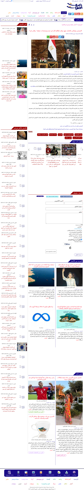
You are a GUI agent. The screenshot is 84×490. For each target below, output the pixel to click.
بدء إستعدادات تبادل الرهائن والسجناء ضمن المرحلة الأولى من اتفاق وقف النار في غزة (69, 162)
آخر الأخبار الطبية (61, 455)
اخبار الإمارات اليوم (68, 134)
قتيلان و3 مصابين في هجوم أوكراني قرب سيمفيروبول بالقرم (43, 19)
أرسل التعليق (78, 254)
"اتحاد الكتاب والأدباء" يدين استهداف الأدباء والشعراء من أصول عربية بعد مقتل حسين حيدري (8, 228)
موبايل (18, 475)
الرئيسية (80, 24)
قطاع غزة (33, 86)
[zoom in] (29, 24)
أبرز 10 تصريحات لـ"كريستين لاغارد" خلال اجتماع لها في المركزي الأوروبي (9, 268)
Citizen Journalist (50, 475)
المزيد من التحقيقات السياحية (36, 411)
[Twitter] (52, 197)
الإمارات (60, 134)
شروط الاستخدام (78, 228)
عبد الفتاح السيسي (77, 137)
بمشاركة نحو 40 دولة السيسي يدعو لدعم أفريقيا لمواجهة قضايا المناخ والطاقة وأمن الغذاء (63, 129)
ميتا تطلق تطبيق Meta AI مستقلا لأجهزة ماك (41, 306)
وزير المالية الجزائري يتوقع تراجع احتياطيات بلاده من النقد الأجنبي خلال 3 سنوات (8, 318)
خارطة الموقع (67, 475)
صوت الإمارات (8, 1)
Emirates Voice (52, 134)
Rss (41, 475)
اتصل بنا (26, 475)
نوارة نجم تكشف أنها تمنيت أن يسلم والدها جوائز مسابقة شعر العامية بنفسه (9, 147)
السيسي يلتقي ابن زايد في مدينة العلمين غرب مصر (71, 126)
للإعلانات (34, 475)
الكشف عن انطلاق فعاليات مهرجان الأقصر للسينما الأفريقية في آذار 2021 (8, 216)
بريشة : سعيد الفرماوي (9, 156)
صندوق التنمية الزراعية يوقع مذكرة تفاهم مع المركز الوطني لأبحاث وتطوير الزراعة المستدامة (8, 409)
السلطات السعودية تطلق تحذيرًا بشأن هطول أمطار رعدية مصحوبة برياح (8, 308)
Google (2, 1)
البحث (32, 1)
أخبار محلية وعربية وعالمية (69, 24)
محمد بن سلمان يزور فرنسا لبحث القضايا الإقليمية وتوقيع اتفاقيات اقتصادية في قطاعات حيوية (8, 87)
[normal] (31, 24)
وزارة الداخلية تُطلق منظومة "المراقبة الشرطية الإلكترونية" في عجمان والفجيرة (8, 278)
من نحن (59, 475)
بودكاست (74, 475)
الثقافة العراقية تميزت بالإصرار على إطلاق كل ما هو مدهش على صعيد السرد (9, 339)
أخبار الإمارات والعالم (43, 134)
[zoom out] (34, 24)
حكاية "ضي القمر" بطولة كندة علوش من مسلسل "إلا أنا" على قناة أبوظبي (9, 367)
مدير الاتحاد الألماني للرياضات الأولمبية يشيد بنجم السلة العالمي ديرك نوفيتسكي (8, 288)
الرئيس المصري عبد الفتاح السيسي (71, 74)
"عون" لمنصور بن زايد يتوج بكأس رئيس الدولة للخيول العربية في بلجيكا (8, 328)
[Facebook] (66, 197)
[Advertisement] (33, 7)
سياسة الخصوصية (10, 475)
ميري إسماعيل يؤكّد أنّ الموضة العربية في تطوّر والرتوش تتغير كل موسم (8, 379)
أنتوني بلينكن (68, 137)
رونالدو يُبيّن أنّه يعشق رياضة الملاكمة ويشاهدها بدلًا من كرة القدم (8, 208)
